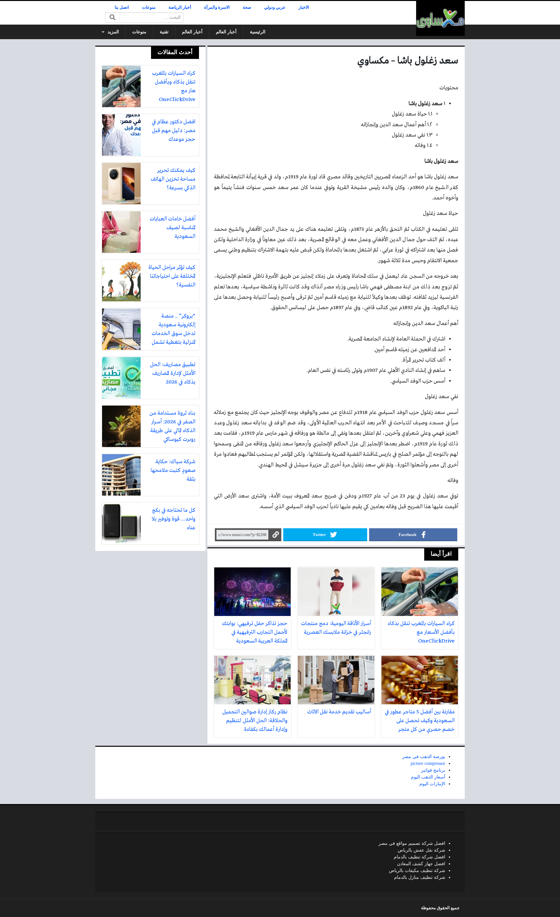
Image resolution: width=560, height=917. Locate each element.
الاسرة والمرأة (217, 7)
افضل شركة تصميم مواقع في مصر (412, 843)
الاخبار (303, 7)
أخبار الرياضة (180, 7)
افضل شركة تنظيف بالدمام (419, 857)
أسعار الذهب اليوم (428, 777)
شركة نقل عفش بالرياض (421, 850)
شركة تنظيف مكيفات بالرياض (417, 870)
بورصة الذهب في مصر (423, 756)
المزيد (113, 31)
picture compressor (428, 763)
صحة (247, 7)
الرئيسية (257, 31)
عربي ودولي (275, 7)
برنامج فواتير (433, 770)
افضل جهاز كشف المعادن (421, 863)
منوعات (149, 7)
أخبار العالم (226, 31)
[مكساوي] (440, 18)
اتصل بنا (122, 7)
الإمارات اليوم (432, 783)
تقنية (164, 31)
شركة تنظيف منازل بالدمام (419, 877)
